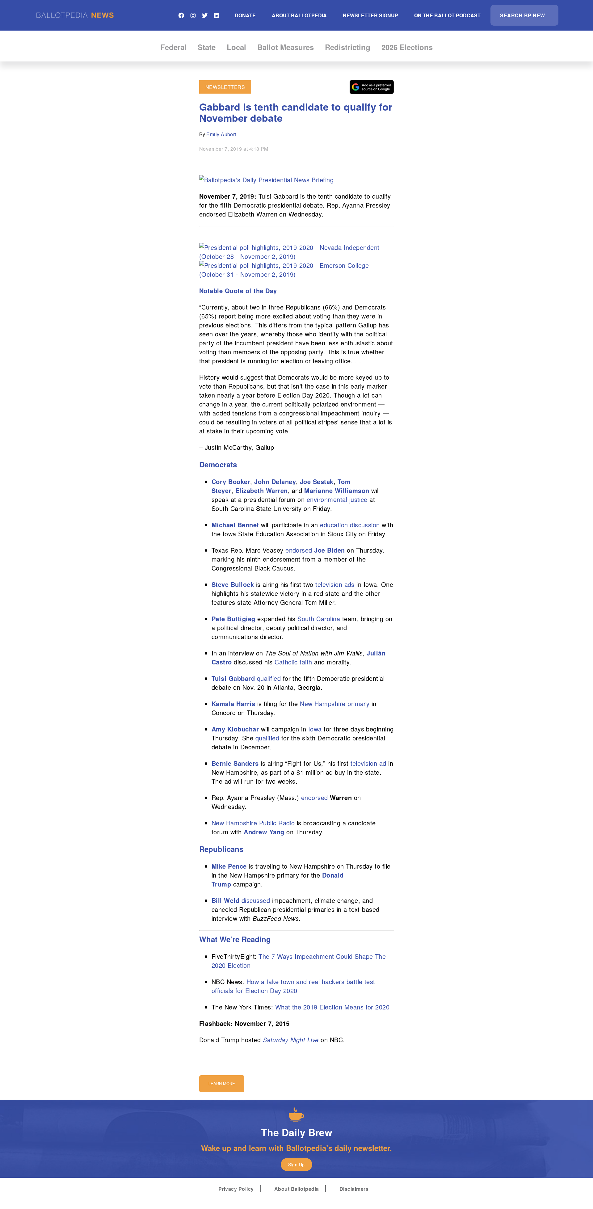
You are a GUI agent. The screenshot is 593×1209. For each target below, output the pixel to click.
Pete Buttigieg (233, 618)
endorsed (298, 550)
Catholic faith (293, 661)
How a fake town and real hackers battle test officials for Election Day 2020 (293, 986)
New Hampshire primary (334, 703)
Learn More (221, 1083)
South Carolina (318, 618)
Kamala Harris (233, 703)
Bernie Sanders (235, 763)
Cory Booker (231, 481)
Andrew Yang (264, 831)
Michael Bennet (235, 524)
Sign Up (296, 1164)
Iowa (315, 728)
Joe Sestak (317, 481)
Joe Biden (329, 550)
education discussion (350, 524)
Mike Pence (229, 865)
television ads (335, 584)
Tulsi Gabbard (233, 678)
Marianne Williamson (336, 490)
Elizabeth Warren (261, 490)
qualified (269, 678)
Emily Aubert (221, 134)
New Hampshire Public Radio (253, 822)
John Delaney (275, 481)
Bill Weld (225, 900)
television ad (368, 763)
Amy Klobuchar (235, 728)
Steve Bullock (233, 584)
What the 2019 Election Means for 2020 (332, 1006)
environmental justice (337, 499)
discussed (256, 900)
